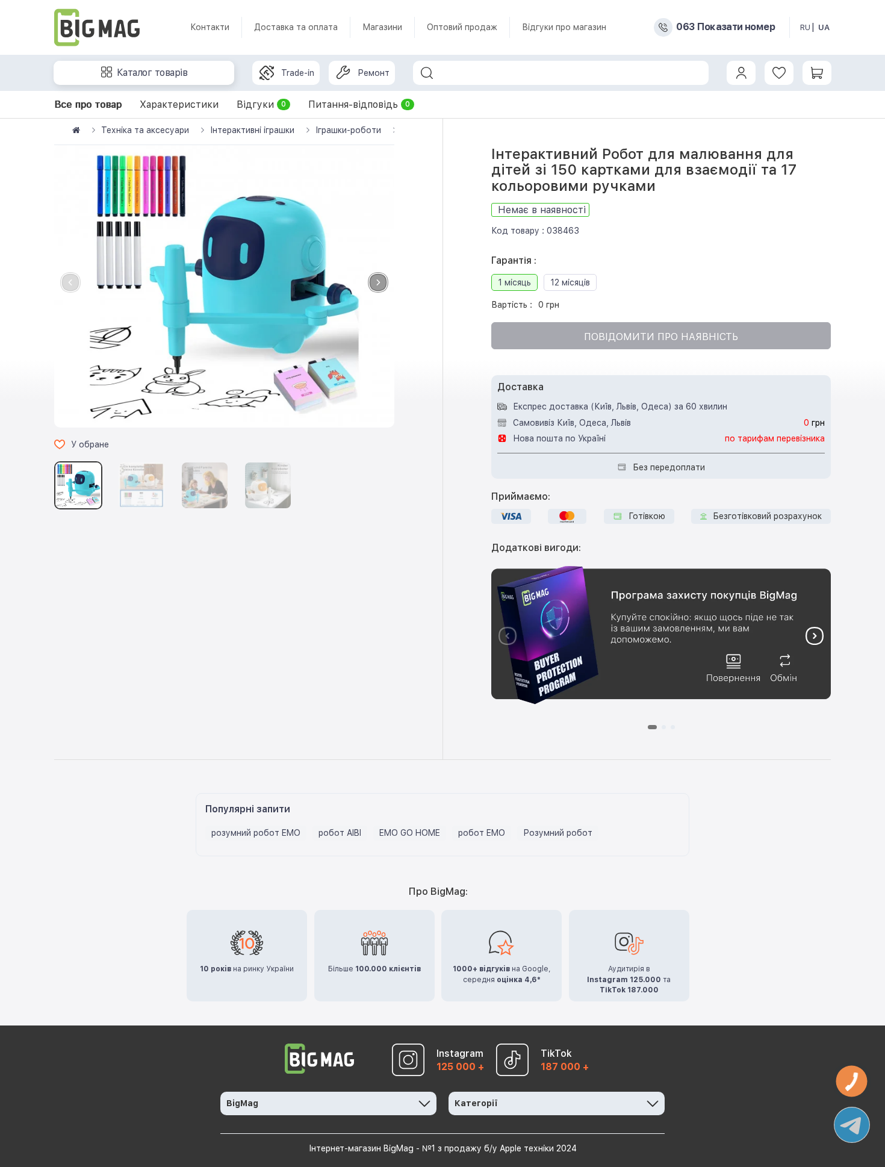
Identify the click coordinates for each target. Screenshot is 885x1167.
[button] (378, 282)
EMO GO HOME (409, 833)
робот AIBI (339, 833)
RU (805, 27)
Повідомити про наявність (661, 337)
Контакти (209, 27)
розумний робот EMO (255, 833)
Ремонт (374, 73)
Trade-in (297, 73)
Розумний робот (557, 833)
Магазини (382, 27)
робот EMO (481, 833)
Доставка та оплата (296, 27)
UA (824, 27)
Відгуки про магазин (564, 27)
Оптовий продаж (462, 27)
